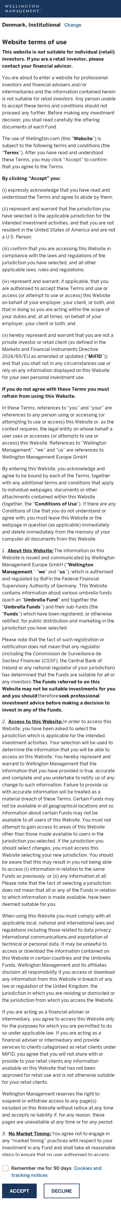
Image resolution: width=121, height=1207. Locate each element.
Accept (19, 1191)
